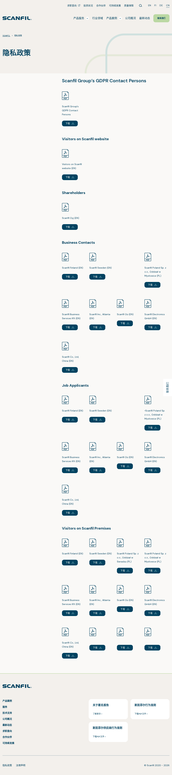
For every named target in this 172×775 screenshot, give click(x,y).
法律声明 (20, 765)
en (149, 5)
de (161, 5)
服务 (5, 706)
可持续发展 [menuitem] (115, 5)
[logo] (17, 18)
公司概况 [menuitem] (130, 18)
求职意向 (7, 730)
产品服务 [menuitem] (78, 18)
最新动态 (7, 724)
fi (155, 5)
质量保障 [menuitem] (129, 5)
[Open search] (140, 5)
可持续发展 (8, 743)
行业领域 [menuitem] (97, 18)
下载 (68, 123)
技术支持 (7, 712)
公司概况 (7, 718)
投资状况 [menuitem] (88, 5)
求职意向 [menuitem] (72, 5)
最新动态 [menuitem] (144, 18)
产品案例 (7, 700)
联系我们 (167, 387)
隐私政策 (7, 765)
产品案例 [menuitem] (111, 18)
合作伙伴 (7, 736)
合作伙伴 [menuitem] (101, 5)
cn (167, 5)
